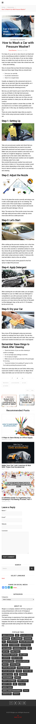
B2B (17, 635)
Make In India (16, 658)
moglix (5, 664)
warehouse (7, 693)
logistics (6, 658)
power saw (28, 671)
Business (6, 638)
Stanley (22, 684)
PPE (16, 674)
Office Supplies (8, 671)
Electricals (25, 645)
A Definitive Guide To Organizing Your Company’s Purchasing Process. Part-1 (17, 498)
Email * (4, 517)
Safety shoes (23, 680)
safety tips (7, 684)
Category (22, 39)
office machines (23, 667)
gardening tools (20, 648)
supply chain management (12, 690)
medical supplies (22, 661)
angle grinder (8, 635)
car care (24, 382)
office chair (15, 664)
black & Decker (26, 635)
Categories (5, 597)
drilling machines (26, 641)
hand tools (15, 651)
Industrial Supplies (10, 654)
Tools (26, 690)
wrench (16, 693)
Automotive (11, 7)
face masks (7, 648)
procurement (7, 677)
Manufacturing (8, 661)
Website (4, 524)
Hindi (3, 578)
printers (23, 674)
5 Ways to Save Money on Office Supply (17, 438)
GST (29, 648)
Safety (17, 677)
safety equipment (9, 680)
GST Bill (5, 651)
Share (15, 587)
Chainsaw (27, 638)
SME (15, 684)
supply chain (7, 687)
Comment (5, 531)
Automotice (6, 382)
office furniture (9, 667)
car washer (5, 385)
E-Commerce (14, 645)
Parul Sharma (12, 50)
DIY (4, 641)
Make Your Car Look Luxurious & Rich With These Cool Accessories (16, 466)
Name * (4, 510)
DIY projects (12, 641)
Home (3, 7)
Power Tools (7, 674)
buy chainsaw (17, 638)
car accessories (15, 382)
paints (19, 671)
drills (5, 645)
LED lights (23, 654)
